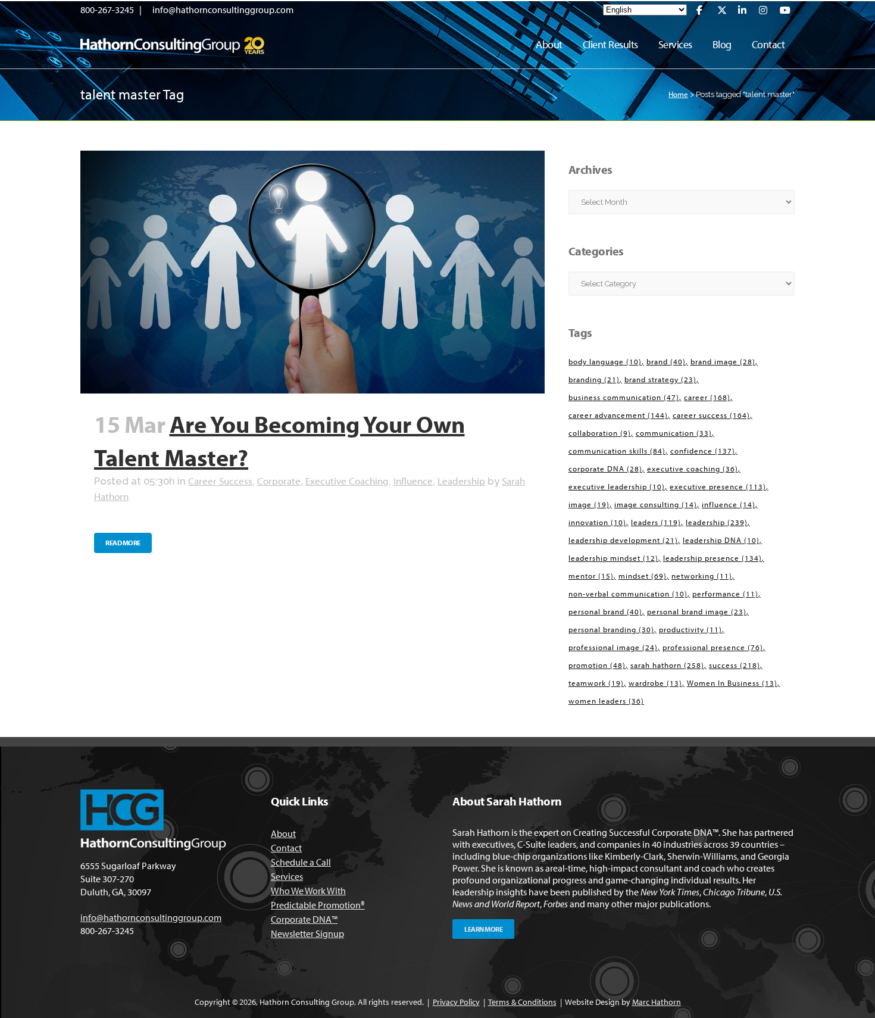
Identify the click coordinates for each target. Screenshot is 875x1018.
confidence (702, 450)
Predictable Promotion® (318, 905)
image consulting (655, 504)
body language (605, 361)
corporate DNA (605, 468)
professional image (613, 647)
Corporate (279, 480)
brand (666, 361)
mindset (642, 575)
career (707, 397)
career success (711, 415)
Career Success (220, 480)
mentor (591, 575)
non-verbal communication (628, 593)
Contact (286, 848)
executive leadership (616, 486)
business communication (623, 397)
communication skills (616, 450)
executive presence (718, 486)
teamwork (596, 683)
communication (674, 433)
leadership (717, 522)
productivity (690, 629)
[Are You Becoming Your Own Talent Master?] (312, 272)
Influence (413, 480)
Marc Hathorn (656, 1002)
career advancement (618, 415)
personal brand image (696, 611)
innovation (597, 522)
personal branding (611, 629)
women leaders (606, 700)
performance (725, 593)
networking (701, 575)
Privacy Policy (456, 1002)
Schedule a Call (301, 862)
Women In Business (732, 683)
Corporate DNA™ (304, 919)
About (283, 833)
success (734, 665)
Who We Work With (308, 891)
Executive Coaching (347, 480)
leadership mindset (613, 558)
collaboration (599, 433)
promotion (597, 665)
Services (287, 876)
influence (728, 504)
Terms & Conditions (522, 1002)
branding (594, 379)
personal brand (605, 611)
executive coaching (692, 468)
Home (678, 94)
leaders (656, 522)
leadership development (623, 540)
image (589, 504)
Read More (122, 542)
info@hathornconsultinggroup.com (222, 9)
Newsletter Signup (307, 933)
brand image (722, 361)
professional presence (712, 647)
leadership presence (712, 558)
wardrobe (655, 683)
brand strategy (660, 379)
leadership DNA (721, 540)
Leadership (461, 480)
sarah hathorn (667, 665)
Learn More (483, 929)
